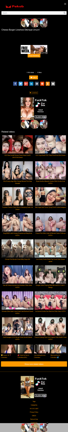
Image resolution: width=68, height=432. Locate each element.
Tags (34, 401)
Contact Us (34, 423)
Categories (34, 405)
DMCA (34, 416)
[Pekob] (14, 6)
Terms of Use (34, 419)
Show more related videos (34, 364)
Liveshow (34, 93)
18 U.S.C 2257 (34, 408)
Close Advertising (34, 56)
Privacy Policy (34, 412)
